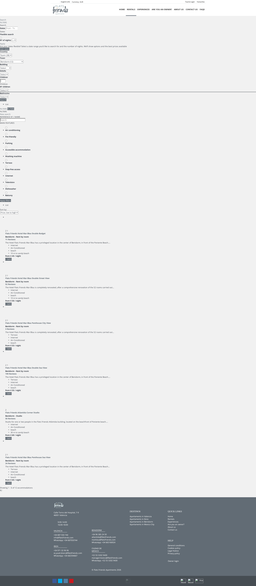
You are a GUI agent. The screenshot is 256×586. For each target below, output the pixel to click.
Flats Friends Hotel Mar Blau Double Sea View (26, 367)
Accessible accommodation (17, 149)
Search (3, 20)
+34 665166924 (108, 542)
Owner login (173, 561)
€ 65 (12, 480)
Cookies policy (174, 548)
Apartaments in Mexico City (142, 524)
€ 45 (12, 256)
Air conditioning (12, 130)
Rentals (131, 9)
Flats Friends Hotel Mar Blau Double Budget (25, 233)
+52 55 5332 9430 (109, 560)
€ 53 (12, 345)
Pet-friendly (10, 136)
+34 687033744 (70, 540)
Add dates (4, 49)
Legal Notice (173, 550)
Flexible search (7, 34)
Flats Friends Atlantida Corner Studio (22, 412)
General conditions (176, 545)
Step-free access (12, 169)
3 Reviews (9, 329)
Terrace (8, 163)
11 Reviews (10, 239)
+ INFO (8, 259)
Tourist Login (190, 2)
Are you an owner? (162, 9)
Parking (8, 143)
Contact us (192, 9)
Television (10, 182)
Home (122, 9)
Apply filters (5, 200)
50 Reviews (10, 418)
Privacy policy (174, 553)
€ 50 (12, 300)
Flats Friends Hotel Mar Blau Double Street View (27, 278)
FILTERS (3, 22)
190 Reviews (11, 373)
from (7, 256)
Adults (3, 71)
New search (5, 114)
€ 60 (12, 435)
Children (4, 77)
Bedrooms (4, 93)
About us (179, 9)
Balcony (9, 195)
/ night (18, 256)
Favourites (201, 2)
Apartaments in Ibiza (139, 519)
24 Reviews (10, 463)
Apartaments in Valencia (141, 516)
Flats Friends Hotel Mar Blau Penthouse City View (28, 323)
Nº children (5, 86)
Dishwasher (10, 189)
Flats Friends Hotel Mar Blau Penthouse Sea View (27, 457)
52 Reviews (10, 284)
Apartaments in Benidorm (141, 521)
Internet (9, 175)
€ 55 (12, 390)
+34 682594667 (70, 555)
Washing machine (13, 156)
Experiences (143, 9)
